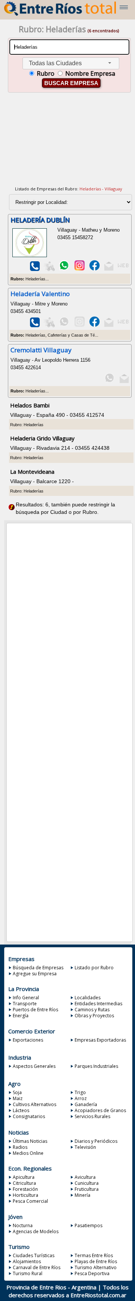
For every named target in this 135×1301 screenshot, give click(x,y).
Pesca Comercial (30, 1201)
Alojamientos (27, 1261)
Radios (20, 1147)
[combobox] (70, 63)
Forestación (25, 1189)
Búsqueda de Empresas (38, 967)
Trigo (80, 1092)
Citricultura (24, 1183)
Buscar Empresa (71, 83)
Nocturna (23, 1225)
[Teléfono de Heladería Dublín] (34, 269)
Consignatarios (29, 1116)
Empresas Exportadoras (100, 1040)
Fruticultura (87, 1189)
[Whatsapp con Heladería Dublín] (64, 269)
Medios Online (28, 1153)
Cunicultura (87, 1183)
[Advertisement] (69, 144)
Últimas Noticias (30, 1141)
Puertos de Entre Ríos (35, 1009)
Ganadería (86, 1104)
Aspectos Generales (34, 1066)
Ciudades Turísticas (33, 1255)
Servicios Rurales (92, 1116)
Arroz (81, 1098)
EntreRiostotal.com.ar (98, 1295)
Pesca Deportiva (92, 1273)
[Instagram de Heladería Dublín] (79, 269)
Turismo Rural (27, 1273)
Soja (17, 1092)
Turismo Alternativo (96, 1267)
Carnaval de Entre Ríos (36, 1267)
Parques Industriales (96, 1066)
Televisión (85, 1147)
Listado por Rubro (94, 967)
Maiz (17, 1098)
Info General (26, 997)
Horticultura (25, 1195)
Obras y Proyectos (94, 1015)
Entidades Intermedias (98, 1003)
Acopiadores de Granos (100, 1110)
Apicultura (23, 1177)
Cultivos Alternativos (34, 1104)
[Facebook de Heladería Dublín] (94, 269)
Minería (82, 1195)
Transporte (25, 1003)
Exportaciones (28, 1040)
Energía (20, 1015)
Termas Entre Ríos (94, 1255)
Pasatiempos (88, 1225)
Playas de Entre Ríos (96, 1261)
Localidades (87, 997)
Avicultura (85, 1177)
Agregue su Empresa (35, 973)
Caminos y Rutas (92, 1009)
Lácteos (21, 1110)
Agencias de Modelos (35, 1231)
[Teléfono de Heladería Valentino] (34, 325)
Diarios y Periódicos (96, 1141)
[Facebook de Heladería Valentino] (94, 325)
